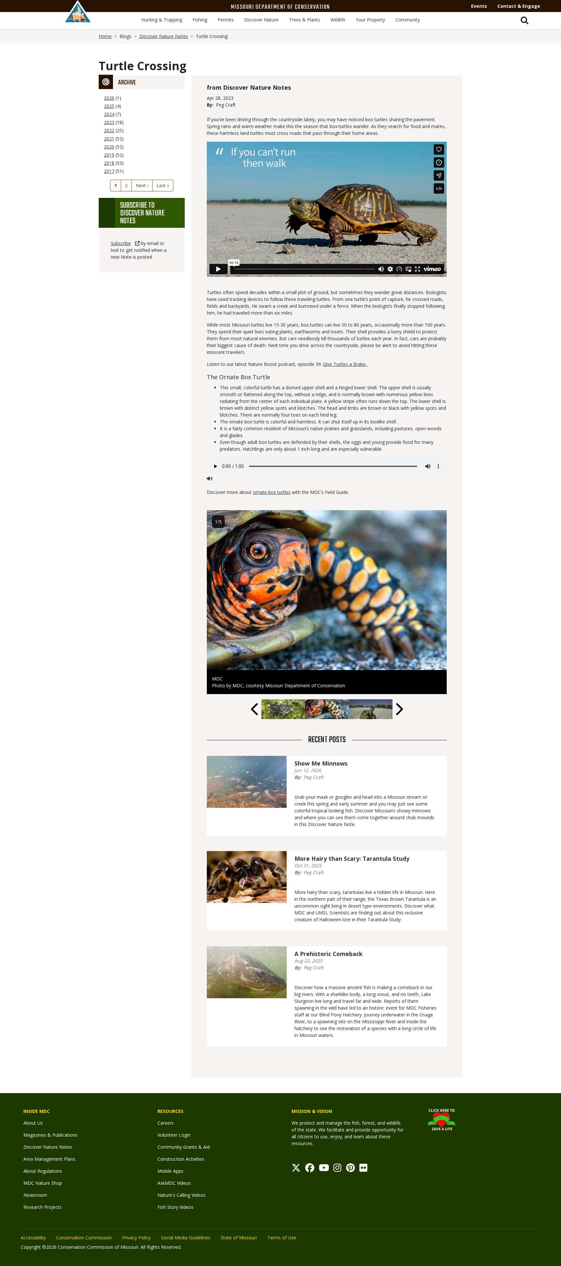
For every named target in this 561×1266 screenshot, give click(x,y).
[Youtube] (324, 1169)
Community (407, 20)
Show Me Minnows (320, 763)
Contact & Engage (518, 6)
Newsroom (35, 1195)
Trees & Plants (304, 20)
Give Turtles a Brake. (345, 364)
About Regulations (42, 1171)
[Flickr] (363, 1169)
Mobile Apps (170, 1171)
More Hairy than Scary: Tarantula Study (351, 858)
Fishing (200, 20)
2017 (109, 171)
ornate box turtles (272, 492)
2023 (109, 122)
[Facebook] (309, 1169)
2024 (109, 114)
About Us (33, 1123)
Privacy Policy (136, 1237)
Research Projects (42, 1207)
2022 (109, 130)
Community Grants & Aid (183, 1147)
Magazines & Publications (50, 1135)
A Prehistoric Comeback (328, 954)
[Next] (399, 709)
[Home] (78, 18)
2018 (109, 163)
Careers (165, 1123)
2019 (109, 155)
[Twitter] (296, 1169)
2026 (109, 98)
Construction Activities (180, 1159)
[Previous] (255, 709)
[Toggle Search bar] (524, 20)
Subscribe (121, 243)
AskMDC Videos (174, 1183)
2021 (109, 139)
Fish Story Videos (175, 1207)
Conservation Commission (84, 1237)
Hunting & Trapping (161, 20)
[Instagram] (337, 1169)
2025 (109, 106)
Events (479, 6)
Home (105, 36)
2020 (109, 147)
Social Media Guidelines (185, 1237)
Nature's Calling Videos (181, 1195)
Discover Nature (261, 20)
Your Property (370, 20)
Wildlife (337, 20)
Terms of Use (281, 1237)
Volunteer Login (174, 1135)
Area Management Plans (49, 1159)
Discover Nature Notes (163, 36)
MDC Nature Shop (42, 1183)
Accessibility (33, 1237)
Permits (226, 20)
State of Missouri (239, 1237)
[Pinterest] (350, 1169)
